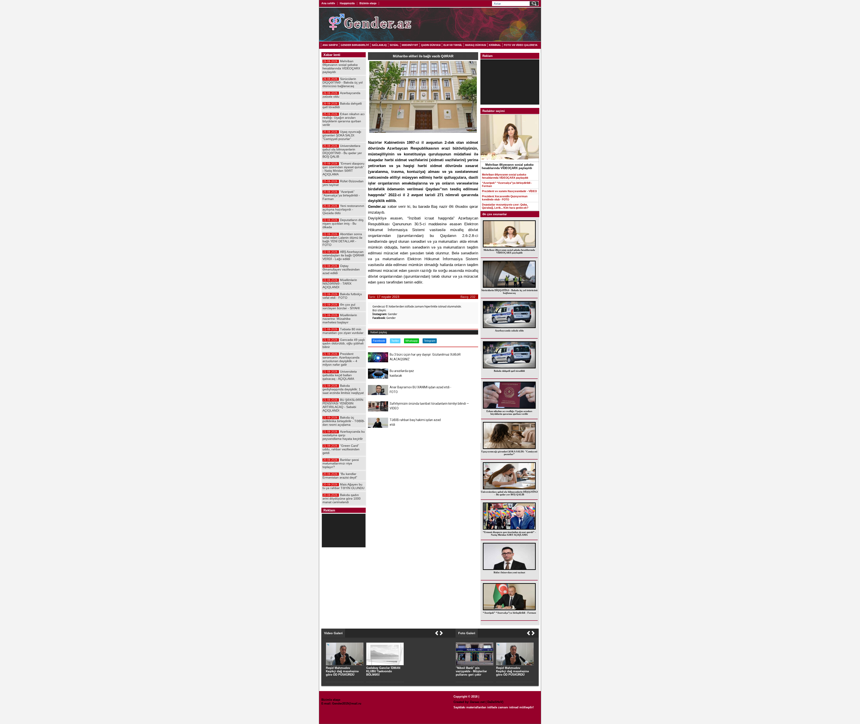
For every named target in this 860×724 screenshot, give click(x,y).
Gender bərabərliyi (355, 45)
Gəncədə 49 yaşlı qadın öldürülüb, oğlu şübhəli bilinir (343, 343)
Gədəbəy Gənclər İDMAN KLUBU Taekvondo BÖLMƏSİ (383, 671)
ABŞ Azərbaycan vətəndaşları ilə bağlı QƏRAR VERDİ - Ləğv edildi (343, 255)
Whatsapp (411, 340)
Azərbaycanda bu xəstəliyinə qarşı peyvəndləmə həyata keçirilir (343, 435)
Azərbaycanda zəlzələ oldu (509, 330)
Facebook (379, 340)
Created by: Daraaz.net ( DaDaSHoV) (478, 702)
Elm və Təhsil (452, 45)
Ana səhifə (328, 3)
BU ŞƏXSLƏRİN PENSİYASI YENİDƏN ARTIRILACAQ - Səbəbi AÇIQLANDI (342, 405)
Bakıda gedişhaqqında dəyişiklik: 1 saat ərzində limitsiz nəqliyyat (343, 389)
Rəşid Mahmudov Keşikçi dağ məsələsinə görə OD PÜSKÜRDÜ (512, 671)
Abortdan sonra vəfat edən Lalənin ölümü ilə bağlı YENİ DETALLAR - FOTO (342, 239)
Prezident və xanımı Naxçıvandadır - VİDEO (509, 191)
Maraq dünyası (475, 45)
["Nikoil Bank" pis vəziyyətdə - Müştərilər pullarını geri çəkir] (474, 664)
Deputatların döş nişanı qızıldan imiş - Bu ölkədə (342, 223)
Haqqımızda (347, 3)
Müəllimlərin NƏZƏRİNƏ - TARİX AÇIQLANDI (339, 283)
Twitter (395, 340)
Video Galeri (333, 633)
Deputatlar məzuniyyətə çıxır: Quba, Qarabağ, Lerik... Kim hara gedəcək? (505, 206)
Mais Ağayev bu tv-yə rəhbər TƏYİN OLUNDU (343, 486)
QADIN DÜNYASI (431, 45)
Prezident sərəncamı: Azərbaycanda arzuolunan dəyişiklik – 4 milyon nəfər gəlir (340, 359)
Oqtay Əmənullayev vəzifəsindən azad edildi (341, 269)
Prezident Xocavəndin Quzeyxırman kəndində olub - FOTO (504, 198)
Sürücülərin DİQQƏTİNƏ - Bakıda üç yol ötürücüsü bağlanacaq (509, 291)
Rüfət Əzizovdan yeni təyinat (509, 572)
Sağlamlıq (379, 45)
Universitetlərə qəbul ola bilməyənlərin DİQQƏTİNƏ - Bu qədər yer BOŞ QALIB (509, 493)
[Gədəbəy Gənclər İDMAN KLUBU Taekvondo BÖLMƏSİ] (385, 664)
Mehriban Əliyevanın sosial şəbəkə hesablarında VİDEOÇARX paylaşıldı (505, 176)
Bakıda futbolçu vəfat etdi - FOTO (342, 295)
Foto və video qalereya (521, 45)
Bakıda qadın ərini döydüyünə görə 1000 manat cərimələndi (341, 498)
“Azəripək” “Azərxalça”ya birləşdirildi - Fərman (507, 184)
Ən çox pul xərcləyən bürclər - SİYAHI (341, 306)
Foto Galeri (466, 633)
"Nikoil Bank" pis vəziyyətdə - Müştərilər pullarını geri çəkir (471, 671)
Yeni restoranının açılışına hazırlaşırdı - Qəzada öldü (343, 209)
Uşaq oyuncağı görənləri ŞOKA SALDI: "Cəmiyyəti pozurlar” (509, 452)
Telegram (429, 340)
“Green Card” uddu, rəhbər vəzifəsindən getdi (340, 449)
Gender (392, 314)
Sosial (394, 45)
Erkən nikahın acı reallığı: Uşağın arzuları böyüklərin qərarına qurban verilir (509, 412)
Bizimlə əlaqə (367, 3)
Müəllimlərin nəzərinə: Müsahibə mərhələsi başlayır (339, 318)
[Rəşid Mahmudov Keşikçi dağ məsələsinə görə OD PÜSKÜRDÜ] (515, 664)
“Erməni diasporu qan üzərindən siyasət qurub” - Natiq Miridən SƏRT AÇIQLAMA (509, 533)
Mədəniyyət (410, 45)
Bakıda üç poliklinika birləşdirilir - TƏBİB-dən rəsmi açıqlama (343, 421)
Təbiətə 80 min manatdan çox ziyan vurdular (342, 331)
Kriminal (495, 45)
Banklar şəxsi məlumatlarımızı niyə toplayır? (340, 463)
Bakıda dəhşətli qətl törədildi (509, 371)
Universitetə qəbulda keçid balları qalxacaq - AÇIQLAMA (339, 375)
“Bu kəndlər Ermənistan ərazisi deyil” (339, 475)
